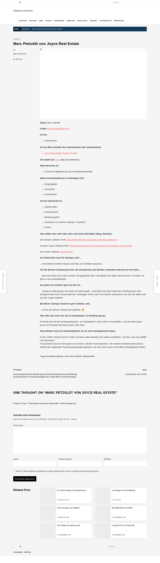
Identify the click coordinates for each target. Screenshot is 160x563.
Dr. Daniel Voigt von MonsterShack (39, 510)
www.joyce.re (66, 252)
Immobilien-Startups (55, 356)
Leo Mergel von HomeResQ (36, 529)
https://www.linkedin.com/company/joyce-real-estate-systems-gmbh (100, 246)
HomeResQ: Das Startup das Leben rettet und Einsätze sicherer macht (52, 538)
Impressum (119, 21)
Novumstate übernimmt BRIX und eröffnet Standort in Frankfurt (49, 548)
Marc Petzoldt (76, 356)
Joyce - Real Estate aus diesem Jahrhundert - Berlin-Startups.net (49, 403)
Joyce (58, 160)
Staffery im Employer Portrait (37, 557)
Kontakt (93, 21)
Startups (23, 21)
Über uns (71, 21)
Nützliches (82, 21)
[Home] (15, 20)
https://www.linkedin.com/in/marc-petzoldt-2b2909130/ (92, 240)
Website (107, 459)
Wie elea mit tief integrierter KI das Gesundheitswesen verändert (50, 482)
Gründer (16, 39)
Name (16, 459)
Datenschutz (106, 21)
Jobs (41, 21)
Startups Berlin (89, 356)
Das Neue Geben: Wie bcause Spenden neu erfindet (45, 501)
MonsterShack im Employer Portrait (39, 492)
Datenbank (59, 21)
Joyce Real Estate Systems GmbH (61, 153)
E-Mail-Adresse (66, 459)
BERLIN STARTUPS (19, 54)
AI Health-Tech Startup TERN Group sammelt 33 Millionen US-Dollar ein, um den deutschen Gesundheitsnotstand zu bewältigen (74, 473)
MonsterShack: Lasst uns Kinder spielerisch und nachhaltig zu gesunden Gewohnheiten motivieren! (63, 520)
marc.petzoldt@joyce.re (58, 129)
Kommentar (18, 425)
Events (49, 21)
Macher (33, 21)
